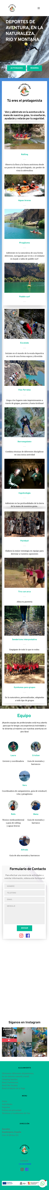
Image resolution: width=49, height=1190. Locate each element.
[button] (39, 8)
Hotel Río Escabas (10, 1085)
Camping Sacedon (10, 1079)
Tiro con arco (24, 592)
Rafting (24, 154)
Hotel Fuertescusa (10, 1082)
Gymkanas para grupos (24, 687)
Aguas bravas (24, 200)
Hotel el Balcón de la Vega (13, 1088)
